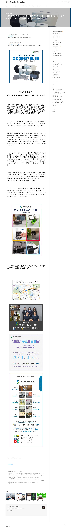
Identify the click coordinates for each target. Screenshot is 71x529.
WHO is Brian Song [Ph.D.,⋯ (57, 63)
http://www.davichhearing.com (13, 42)
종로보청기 (61, 93)
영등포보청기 (62, 102)
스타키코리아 (54, 95)
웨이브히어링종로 (55, 99)
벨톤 (64, 92)
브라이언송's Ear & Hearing (15, 2)
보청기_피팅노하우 (55, 35)
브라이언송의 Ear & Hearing (57, 31)
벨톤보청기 (54, 89)
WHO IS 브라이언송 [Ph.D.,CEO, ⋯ (58, 64)
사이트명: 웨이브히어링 (56, 66)
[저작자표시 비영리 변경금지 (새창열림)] (19, 458)
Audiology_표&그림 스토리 (57, 53)
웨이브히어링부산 (55, 92)
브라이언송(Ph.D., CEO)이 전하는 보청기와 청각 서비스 (16, 508)
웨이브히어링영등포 (59, 101)
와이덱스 (58, 95)
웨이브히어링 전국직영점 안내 (11, 6)
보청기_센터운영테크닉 (56, 49)
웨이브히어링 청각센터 (11, 471)
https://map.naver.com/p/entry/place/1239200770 (17, 34)
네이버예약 (39, 6)
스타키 (61, 95)
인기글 (57, 80)
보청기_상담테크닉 (55, 40)
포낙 (62, 92)
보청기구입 (59, 92)
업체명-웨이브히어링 (56, 69)
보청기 (59, 102)
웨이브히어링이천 (55, 102)
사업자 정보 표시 (10, 464)
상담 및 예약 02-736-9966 (57, 71)
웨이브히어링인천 (59, 96)
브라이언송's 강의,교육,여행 (57, 42)
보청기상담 (59, 99)
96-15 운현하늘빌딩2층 (56, 77)
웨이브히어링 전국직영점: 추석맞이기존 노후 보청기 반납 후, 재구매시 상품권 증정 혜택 (23, 473)
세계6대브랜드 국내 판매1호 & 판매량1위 (26, 6)
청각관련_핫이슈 (55, 44)
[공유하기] (10, 458)
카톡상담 (45, 6)
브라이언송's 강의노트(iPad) (57, 55)
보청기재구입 (54, 96)
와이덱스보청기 (55, 98)
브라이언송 (57, 93)
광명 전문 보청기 (11, 36)
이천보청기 (54, 93)
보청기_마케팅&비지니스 (56, 46)
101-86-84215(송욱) (56, 74)
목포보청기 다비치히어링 (13, 44)
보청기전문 (54, 105)
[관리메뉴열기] (69, 2)
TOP (64, 525)
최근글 (54, 80)
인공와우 (54, 51)
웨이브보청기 (60, 89)
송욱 (57, 89)
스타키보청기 (54, 101)
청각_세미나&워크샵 (56, 38)
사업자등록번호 (55, 72)
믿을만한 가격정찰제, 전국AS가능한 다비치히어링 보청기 (19, 37)
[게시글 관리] (11, 458)
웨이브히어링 (59, 98)
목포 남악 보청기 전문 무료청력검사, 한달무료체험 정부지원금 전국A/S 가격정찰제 (24, 45)
